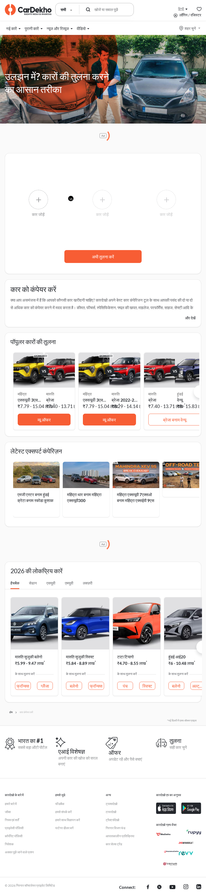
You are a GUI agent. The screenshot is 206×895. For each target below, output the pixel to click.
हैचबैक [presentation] (14, 583)
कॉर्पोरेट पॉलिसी (14, 836)
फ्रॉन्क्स (23, 685)
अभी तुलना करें (103, 256)
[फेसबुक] (148, 887)
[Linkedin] (198, 887)
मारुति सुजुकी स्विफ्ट (80, 656)
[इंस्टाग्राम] (185, 887)
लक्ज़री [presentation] (87, 583)
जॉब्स (8, 812)
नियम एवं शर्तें (12, 820)
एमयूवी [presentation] (69, 583)
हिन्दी (181, 9)
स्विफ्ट (147, 685)
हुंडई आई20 (177, 656)
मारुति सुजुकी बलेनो (28, 656)
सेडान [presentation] (33, 583)
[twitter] (159, 887)
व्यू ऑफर (44, 419)
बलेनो (74, 685)
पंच (125, 685)
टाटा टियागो (125, 656)
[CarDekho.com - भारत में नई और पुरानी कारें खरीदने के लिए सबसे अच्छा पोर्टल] (28, 9)
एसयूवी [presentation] (50, 583)
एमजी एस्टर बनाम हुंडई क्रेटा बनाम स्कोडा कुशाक (35, 497)
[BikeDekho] (163, 834)
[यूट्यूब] (172, 887)
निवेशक (9, 844)
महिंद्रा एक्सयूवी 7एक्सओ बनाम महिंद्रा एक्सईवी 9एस (135, 497)
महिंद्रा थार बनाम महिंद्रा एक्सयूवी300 (84, 497)
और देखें (190, 318)
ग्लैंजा (45, 685)
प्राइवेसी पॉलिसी (14, 828)
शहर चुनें (190, 28)
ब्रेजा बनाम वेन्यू (174, 419)
